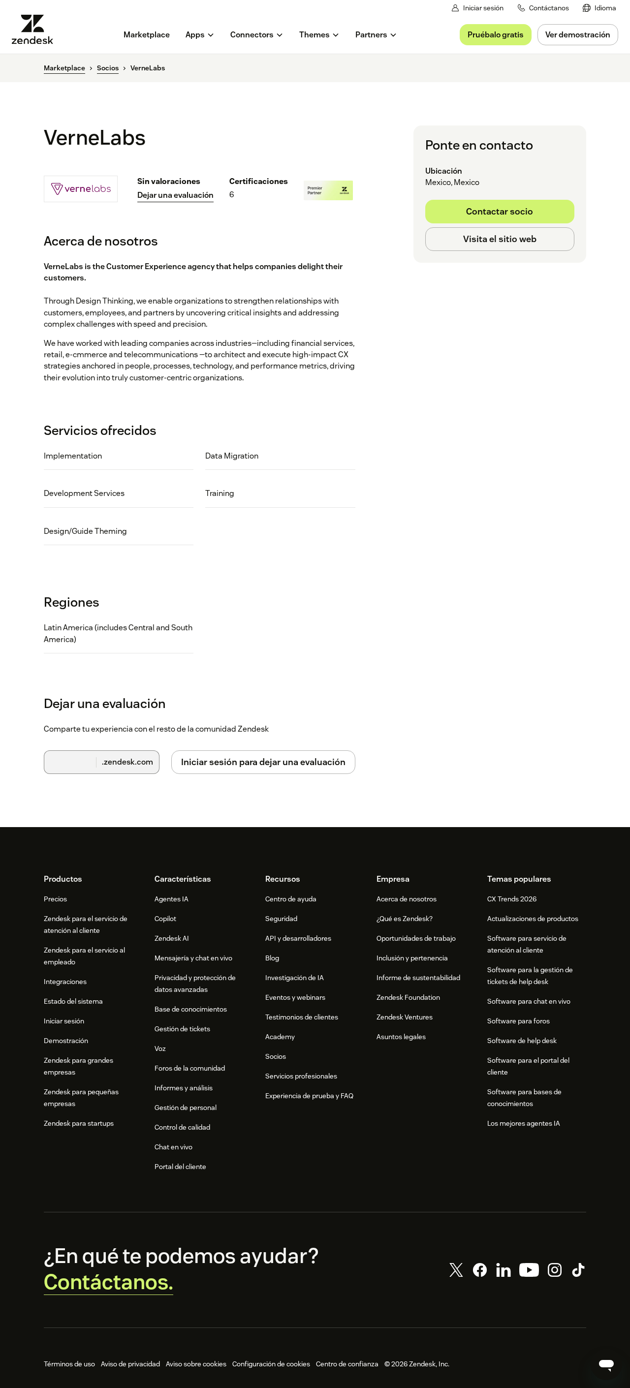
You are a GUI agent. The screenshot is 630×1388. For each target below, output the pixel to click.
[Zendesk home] (36, 29)
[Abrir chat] (606, 1364)
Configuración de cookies (271, 1363)
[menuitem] (599, 8)
